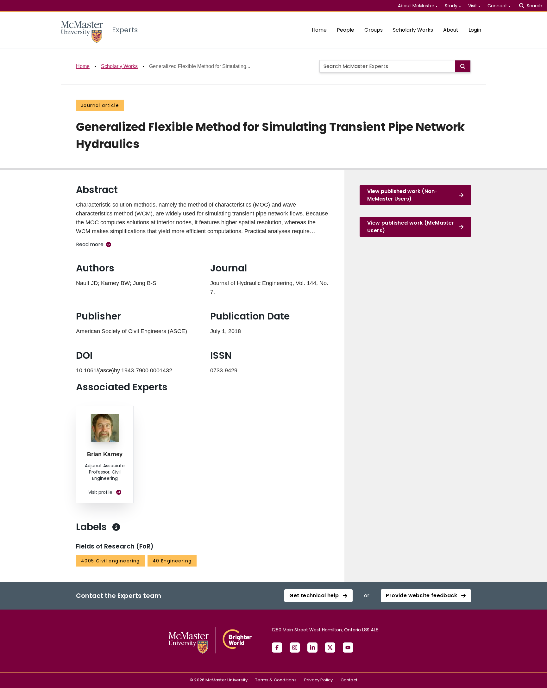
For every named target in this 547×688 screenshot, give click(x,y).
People (345, 30)
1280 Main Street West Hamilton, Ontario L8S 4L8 (325, 629)
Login (474, 30)
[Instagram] (295, 647)
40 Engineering (172, 561)
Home (319, 30)
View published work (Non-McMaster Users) (402, 195)
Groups (373, 30)
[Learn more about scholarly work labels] (116, 527)
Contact (349, 680)
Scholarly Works (413, 30)
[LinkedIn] (312, 647)
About (450, 30)
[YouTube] (348, 647)
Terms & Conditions (276, 680)
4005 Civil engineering (110, 561)
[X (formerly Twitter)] (330, 647)
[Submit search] (462, 66)
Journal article (100, 105)
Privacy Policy (318, 680)
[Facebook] (277, 647)
